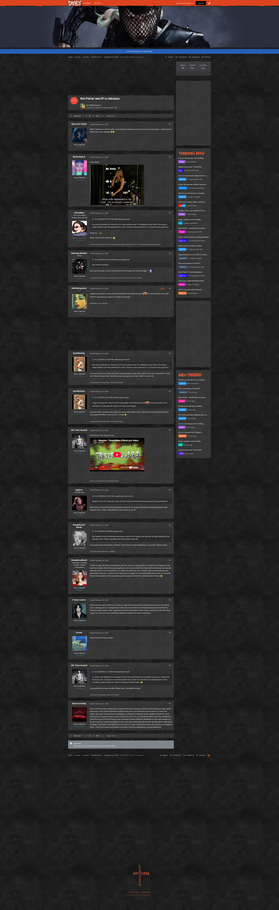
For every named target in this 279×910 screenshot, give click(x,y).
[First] (70, 115)
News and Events (192, 170)
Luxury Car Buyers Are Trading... (191, 157)
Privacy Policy (134, 892)
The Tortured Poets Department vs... (193, 175)
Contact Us (146, 892)
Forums (87, 3)
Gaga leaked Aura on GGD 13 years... (193, 254)
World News (192, 161)
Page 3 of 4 (111, 116)
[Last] (102, 115)
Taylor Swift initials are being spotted (193, 236)
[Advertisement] (121, 76)
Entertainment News (197, 188)
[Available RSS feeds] (208, 755)
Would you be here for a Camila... (192, 193)
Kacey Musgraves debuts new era (192, 184)
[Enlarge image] (117, 184)
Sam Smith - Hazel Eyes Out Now (191, 228)
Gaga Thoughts (194, 196)
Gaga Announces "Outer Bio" (190, 166)
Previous (77, 116)
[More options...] (170, 124)
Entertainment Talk (109, 107)
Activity (98, 3)
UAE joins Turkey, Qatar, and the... (192, 201)
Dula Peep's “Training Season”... (191, 271)
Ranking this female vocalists (190, 245)
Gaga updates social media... (190, 219)
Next (98, 116)
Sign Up (201, 3)
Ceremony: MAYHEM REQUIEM (191, 280)
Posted (99, 124)
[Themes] (209, 3)
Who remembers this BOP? (189, 263)
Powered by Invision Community (139, 895)
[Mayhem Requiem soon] (139, 26)
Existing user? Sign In (184, 3)
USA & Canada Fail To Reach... (190, 289)
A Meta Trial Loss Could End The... (192, 210)
